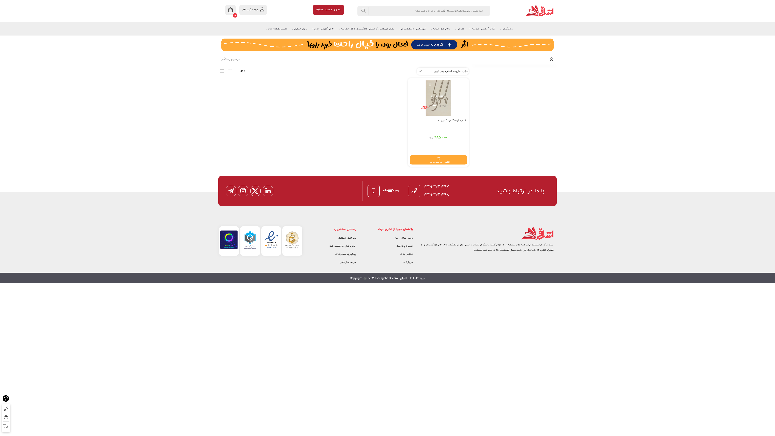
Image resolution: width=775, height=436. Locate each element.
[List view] (221, 71)
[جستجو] (363, 11)
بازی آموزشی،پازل (324, 29)
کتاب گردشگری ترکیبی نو (452, 121)
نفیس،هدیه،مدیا (277, 29)
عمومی (460, 29)
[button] (438, 160)
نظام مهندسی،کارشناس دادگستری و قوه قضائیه (367, 29)
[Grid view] (230, 71)
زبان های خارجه (441, 29)
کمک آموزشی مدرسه (483, 29)
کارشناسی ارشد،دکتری (413, 29)
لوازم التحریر (300, 29)
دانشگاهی (507, 29)
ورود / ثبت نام (250, 10)
